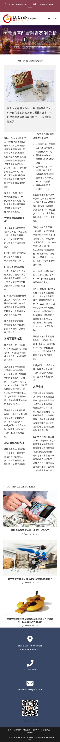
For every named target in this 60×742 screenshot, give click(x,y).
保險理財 (17, 730)
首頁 (9, 730)
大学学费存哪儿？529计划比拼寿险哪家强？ (30, 578)
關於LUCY (36, 730)
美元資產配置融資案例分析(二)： (37, 46)
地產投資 (26, 730)
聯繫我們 (30, 732)
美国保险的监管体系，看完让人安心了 (30, 530)
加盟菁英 (46, 730)
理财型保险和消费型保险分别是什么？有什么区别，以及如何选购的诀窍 (30, 620)
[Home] (10, 46)
